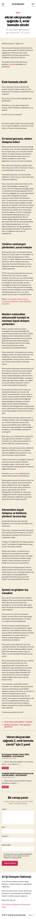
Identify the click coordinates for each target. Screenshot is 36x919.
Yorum (4, 809)
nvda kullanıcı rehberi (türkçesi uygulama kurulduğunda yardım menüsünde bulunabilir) (16, 301)
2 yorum (26, 33)
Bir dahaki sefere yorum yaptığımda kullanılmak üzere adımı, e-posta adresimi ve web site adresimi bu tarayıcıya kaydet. (18, 856)
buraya (11, 473)
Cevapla (5, 768)
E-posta (5, 836)
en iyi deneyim (18, 4)
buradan (12, 64)
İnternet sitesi (6, 845)
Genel (18, 12)
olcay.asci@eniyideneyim (21, 30)
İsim (3, 827)
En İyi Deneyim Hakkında (10, 904)
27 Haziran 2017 (14, 33)
